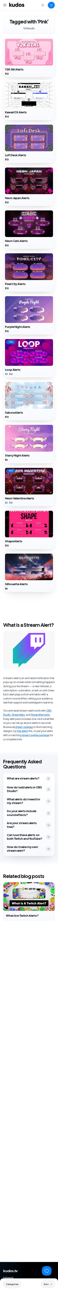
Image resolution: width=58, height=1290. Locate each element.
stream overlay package (35, 735)
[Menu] (5, 5)
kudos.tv (10, 1271)
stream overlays (24, 727)
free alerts (22, 731)
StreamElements (40, 714)
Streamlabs (18, 714)
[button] (51, 5)
